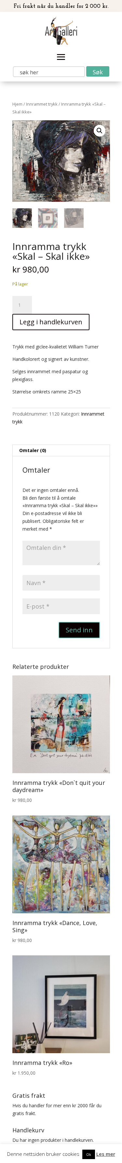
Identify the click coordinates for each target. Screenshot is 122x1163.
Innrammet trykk (42, 104)
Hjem (17, 104)
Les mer (105, 1154)
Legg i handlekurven (51, 321)
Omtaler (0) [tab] (32, 450)
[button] (99, 131)
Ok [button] (88, 1154)
